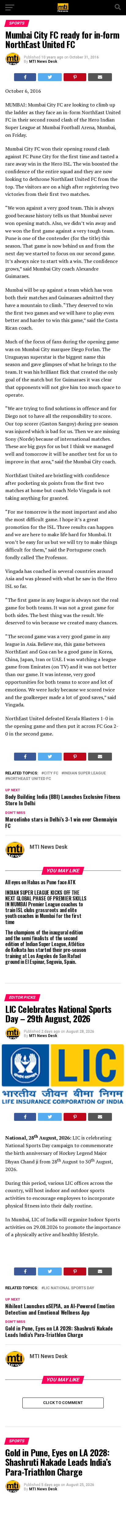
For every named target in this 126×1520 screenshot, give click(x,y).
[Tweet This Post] (50, 77)
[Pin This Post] (75, 77)
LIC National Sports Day (69, 1288)
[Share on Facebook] (25, 77)
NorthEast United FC (29, 779)
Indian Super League (85, 773)
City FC (51, 773)
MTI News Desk (43, 61)
